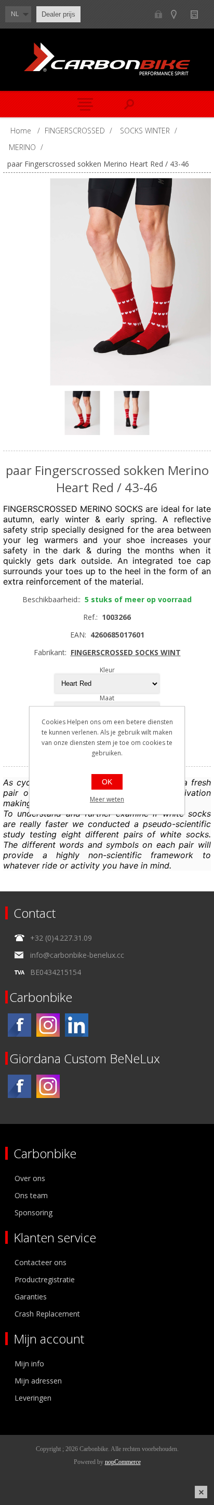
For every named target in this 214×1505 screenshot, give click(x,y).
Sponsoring (33, 1212)
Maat (107, 698)
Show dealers (178, 14)
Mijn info (29, 1363)
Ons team (31, 1195)
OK (107, 782)
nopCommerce (123, 1462)
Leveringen (33, 1398)
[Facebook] (19, 1025)
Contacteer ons (40, 1262)
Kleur (107, 670)
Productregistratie (45, 1279)
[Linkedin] (76, 1025)
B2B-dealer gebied (158, 14)
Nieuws (199, 14)
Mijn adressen (38, 1381)
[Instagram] (48, 1025)
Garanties (31, 1296)
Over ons (30, 1178)
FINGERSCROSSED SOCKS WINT (126, 652)
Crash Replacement (47, 1314)
